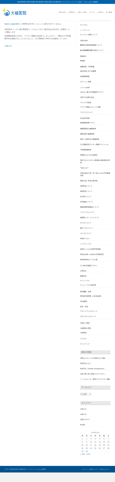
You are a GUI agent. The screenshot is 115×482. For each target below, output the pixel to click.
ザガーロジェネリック (88, 316)
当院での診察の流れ (87, 97)
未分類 (82, 425)
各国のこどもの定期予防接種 (90, 249)
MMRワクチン (85, 238)
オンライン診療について (88, 34)
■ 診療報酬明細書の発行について (92, 50)
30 (87, 451)
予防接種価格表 (85, 150)
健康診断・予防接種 (87, 66)
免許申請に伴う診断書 (88, 71)
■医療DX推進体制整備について (91, 45)
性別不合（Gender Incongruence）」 (93, 369)
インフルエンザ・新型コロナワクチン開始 (95, 379)
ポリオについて (85, 223)
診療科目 (72, 12)
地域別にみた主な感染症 (88, 155)
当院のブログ (85, 419)
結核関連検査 (85, 76)
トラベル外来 (85, 87)
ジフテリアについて (87, 212)
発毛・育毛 (84, 306)
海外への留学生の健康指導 (89, 139)
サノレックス (85, 280)
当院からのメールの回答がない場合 (92, 358)
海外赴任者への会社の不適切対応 (92, 254)
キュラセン (84, 25)
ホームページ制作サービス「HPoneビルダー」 (96, 469)
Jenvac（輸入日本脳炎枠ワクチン (92, 92)
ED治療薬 (83, 301)
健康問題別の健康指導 (88, 129)
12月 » (88, 454)
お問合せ (100, 12)
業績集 (82, 61)
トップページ (85, 30)
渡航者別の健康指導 (87, 134)
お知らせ (8, 46)
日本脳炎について (86, 202)
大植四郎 (83, 333)
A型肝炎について (86, 186)
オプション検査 (85, 81)
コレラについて (85, 233)
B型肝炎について (86, 191)
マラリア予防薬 (85, 102)
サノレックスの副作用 (88, 285)
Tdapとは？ (84, 168)
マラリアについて (86, 112)
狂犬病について (85, 196)
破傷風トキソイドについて (89, 217)
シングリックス (85, 244)
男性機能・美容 (85, 291)
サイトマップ (85, 344)
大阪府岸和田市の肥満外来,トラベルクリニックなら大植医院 (27, 469)
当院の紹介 (62, 12)
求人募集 (109, 12)
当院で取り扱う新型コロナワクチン (92, 374)
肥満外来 (83, 276)
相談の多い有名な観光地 (88, 181)
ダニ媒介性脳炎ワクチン (88, 265)
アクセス (92, 12)
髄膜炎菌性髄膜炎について (89, 207)
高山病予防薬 (85, 118)
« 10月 (82, 454)
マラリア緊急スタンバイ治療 (90, 107)
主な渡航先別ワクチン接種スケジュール (94, 144)
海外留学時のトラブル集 (88, 259)
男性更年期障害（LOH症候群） (91, 296)
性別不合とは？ (85, 363)
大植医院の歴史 (85, 328)
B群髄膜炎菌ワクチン (87, 123)
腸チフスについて (86, 228)
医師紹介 (83, 56)
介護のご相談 (82, 12)
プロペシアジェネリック (88, 311)
